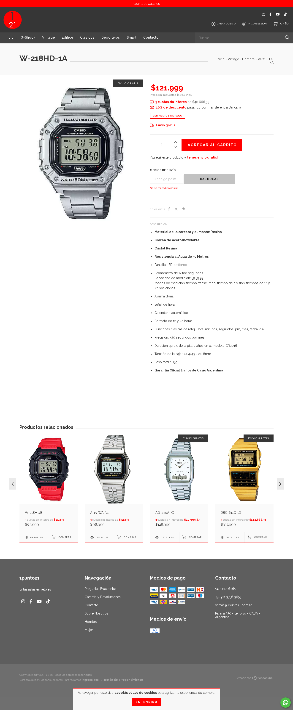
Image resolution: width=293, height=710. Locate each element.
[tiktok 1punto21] (285, 14)
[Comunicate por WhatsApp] (285, 702)
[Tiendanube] (255, 679)
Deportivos (110, 37)
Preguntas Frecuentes (101, 589)
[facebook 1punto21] (270, 14)
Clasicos (87, 37)
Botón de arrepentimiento (123, 679)
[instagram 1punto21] (263, 14)
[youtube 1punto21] (277, 14)
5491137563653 (226, 589)
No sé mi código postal (164, 188)
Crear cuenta (226, 23)
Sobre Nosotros (96, 613)
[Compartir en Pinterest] (184, 209)
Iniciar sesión (257, 23)
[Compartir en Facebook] (169, 209)
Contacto (151, 37)
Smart (131, 37)
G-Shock (28, 37)
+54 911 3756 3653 (228, 597)
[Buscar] (287, 38)
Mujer (89, 630)
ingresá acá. (90, 679)
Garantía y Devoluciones (103, 597)
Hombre (248, 59)
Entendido (146, 702)
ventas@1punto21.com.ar (233, 605)
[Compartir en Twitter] (176, 209)
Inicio (9, 37)
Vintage (48, 37)
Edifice (67, 37)
